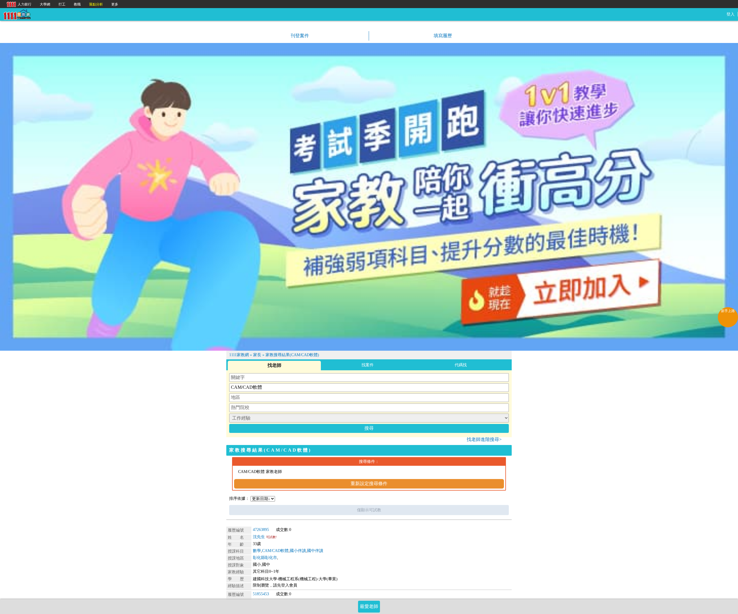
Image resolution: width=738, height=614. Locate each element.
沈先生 (259, 537)
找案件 (368, 365)
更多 (114, 4)
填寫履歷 (442, 35)
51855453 (261, 594)
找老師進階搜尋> (484, 439)
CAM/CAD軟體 (275, 551)
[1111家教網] (16, 14)
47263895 (261, 529)
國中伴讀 (315, 551)
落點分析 (96, 4)
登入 (730, 14)
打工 (62, 4)
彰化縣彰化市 (265, 557)
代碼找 (461, 365)
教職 (77, 4)
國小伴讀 (298, 551)
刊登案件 (299, 35)
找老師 (274, 365)
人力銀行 (17, 3)
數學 (257, 551)
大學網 (45, 4)
